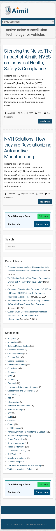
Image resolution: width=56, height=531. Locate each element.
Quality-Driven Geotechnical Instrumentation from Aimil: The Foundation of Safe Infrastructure (27, 315)
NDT (9, 413)
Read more (45, 121)
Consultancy (13, 368)
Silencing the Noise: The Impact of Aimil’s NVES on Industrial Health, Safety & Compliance (28, 60)
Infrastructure (13, 402)
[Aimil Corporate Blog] (16, 11)
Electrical (11, 383)
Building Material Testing (18, 346)
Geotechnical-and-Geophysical (21, 391)
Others (10, 424)
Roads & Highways (16, 447)
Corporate (11, 372)
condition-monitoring (16, 364)
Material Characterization (18, 406)
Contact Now (41, 224)
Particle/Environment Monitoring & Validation (27, 432)
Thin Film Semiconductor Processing (24, 465)
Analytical (11, 338)
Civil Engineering (15, 353)
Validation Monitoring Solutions (21, 469)
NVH (40, 113)
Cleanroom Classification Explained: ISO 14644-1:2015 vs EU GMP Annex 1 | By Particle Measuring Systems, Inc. (29, 293)
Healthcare (12, 394)
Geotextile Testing (18, 450)
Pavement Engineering (17, 435)
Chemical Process (15, 350)
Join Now (43, 216)
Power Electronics (15, 439)
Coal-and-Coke (14, 357)
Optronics (11, 420)
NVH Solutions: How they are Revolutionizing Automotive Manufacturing (27, 148)
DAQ (9, 376)
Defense (11, 379)
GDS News (15, 428)
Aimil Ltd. (11, 113)
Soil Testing (12, 454)
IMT (9, 398)
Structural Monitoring (16, 458)
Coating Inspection (15, 361)
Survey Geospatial (15, 462)
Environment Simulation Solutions (22, 387)
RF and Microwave (15, 443)
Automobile (12, 342)
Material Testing (14, 409)
